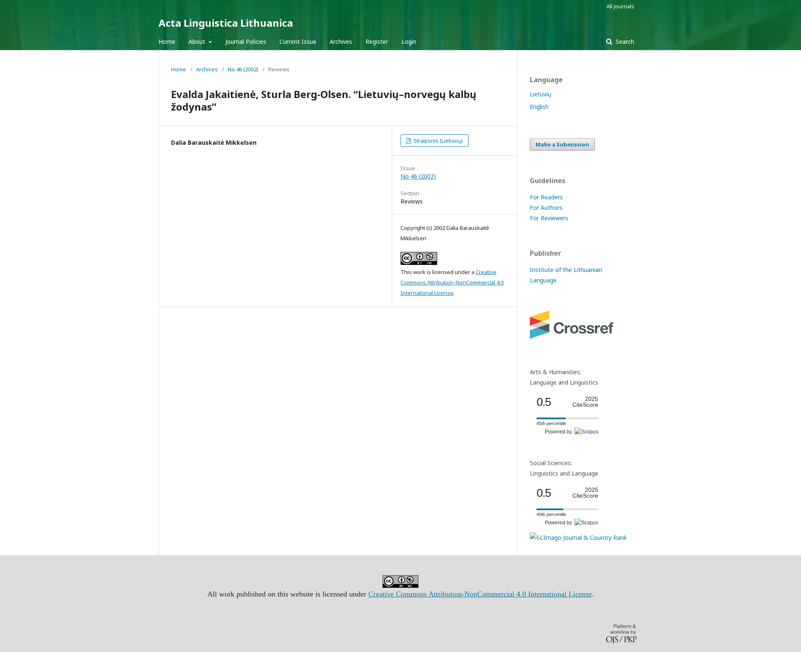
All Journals (620, 6)
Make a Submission (562, 144)
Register (376, 41)
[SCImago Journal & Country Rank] (578, 537)
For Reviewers (549, 218)
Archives (341, 41)
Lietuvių (541, 94)
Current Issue (298, 41)
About (198, 41)
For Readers (546, 197)
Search (624, 41)
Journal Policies (245, 41)
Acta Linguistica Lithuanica (226, 23)
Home (167, 41)
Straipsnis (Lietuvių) (437, 140)
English (539, 107)
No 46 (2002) (243, 69)
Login (408, 41)
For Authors (546, 207)
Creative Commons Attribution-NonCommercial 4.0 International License (452, 282)
